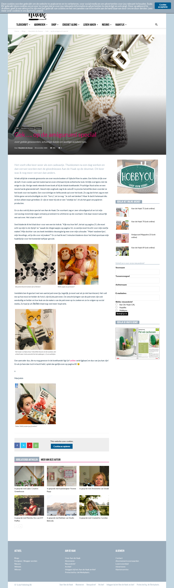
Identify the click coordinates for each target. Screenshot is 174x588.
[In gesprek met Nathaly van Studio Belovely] (62, 505)
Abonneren (39, 24)
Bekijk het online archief (128, 201)
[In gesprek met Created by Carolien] (94, 505)
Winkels (17, 566)
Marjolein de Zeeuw (35, 31)
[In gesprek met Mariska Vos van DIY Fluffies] (29, 505)
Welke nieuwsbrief (124, 302)
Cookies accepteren (61, 446)
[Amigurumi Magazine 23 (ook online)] (122, 238)
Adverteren (120, 566)
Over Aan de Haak (72, 558)
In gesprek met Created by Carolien (93, 518)
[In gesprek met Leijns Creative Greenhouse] (29, 476)
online (73, 360)
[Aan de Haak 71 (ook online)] (122, 212)
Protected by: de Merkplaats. (77, 572)
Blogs (24, 31)
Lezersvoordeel (122, 564)
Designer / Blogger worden (25, 561)
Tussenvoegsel (123, 276)
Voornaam (120, 267)
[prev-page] (16, 526)
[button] (156, 25)
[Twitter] (23, 445)
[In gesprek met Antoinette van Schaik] (94, 476)
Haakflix (119, 24)
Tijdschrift (22, 24)
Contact (119, 558)
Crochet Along (69, 24)
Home (16, 31)
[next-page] (20, 526)
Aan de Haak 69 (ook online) (143, 247)
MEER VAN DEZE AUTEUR (50, 459)
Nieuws (105, 24)
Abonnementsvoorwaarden (127, 561)
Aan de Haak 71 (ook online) (143, 208)
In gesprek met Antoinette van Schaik (94, 488)
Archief (68, 566)
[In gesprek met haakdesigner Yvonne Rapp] (62, 476)
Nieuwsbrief (70, 564)
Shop (53, 24)
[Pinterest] (29, 445)
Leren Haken (89, 24)
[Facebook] (17, 445)
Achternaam (121, 285)
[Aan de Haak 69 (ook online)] (122, 251)
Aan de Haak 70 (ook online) (143, 221)
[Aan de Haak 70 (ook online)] (122, 225)
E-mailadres (121, 293)
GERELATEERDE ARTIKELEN (27, 459)
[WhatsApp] (36, 445)
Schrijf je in (122, 314)
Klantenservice (122, 569)
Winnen (17, 569)
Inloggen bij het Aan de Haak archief (80, 569)
